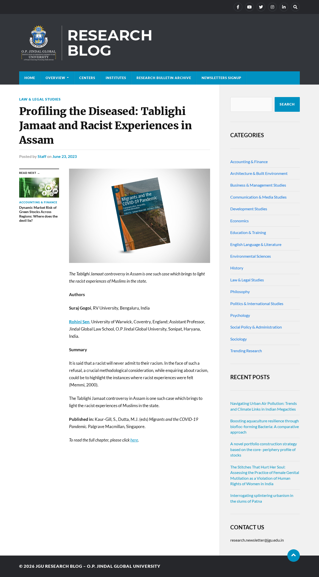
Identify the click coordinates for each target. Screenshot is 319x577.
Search (287, 104)
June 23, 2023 (64, 156)
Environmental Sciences (250, 256)
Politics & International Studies (256, 303)
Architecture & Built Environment (259, 173)
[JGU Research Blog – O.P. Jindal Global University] (159, 42)
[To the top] (293, 555)
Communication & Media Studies (258, 197)
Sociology (238, 339)
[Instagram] (272, 6)
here (134, 440)
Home (29, 78)
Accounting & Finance (249, 161)
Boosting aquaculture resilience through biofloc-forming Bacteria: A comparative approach (264, 426)
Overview (55, 78)
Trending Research (246, 350)
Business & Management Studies (258, 185)
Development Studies (248, 208)
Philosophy (240, 291)
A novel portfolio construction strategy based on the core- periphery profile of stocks (263, 449)
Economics (239, 220)
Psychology (240, 315)
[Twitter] (260, 6)
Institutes (116, 78)
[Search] (295, 6)
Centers (87, 78)
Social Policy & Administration (256, 327)
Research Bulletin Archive (164, 78)
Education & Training (248, 232)
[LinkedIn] (283, 6)
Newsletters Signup (221, 78)
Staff (42, 156)
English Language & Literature (255, 244)
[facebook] (238, 6)
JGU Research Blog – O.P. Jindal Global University (98, 566)
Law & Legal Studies (40, 99)
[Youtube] (249, 6)
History (236, 267)
